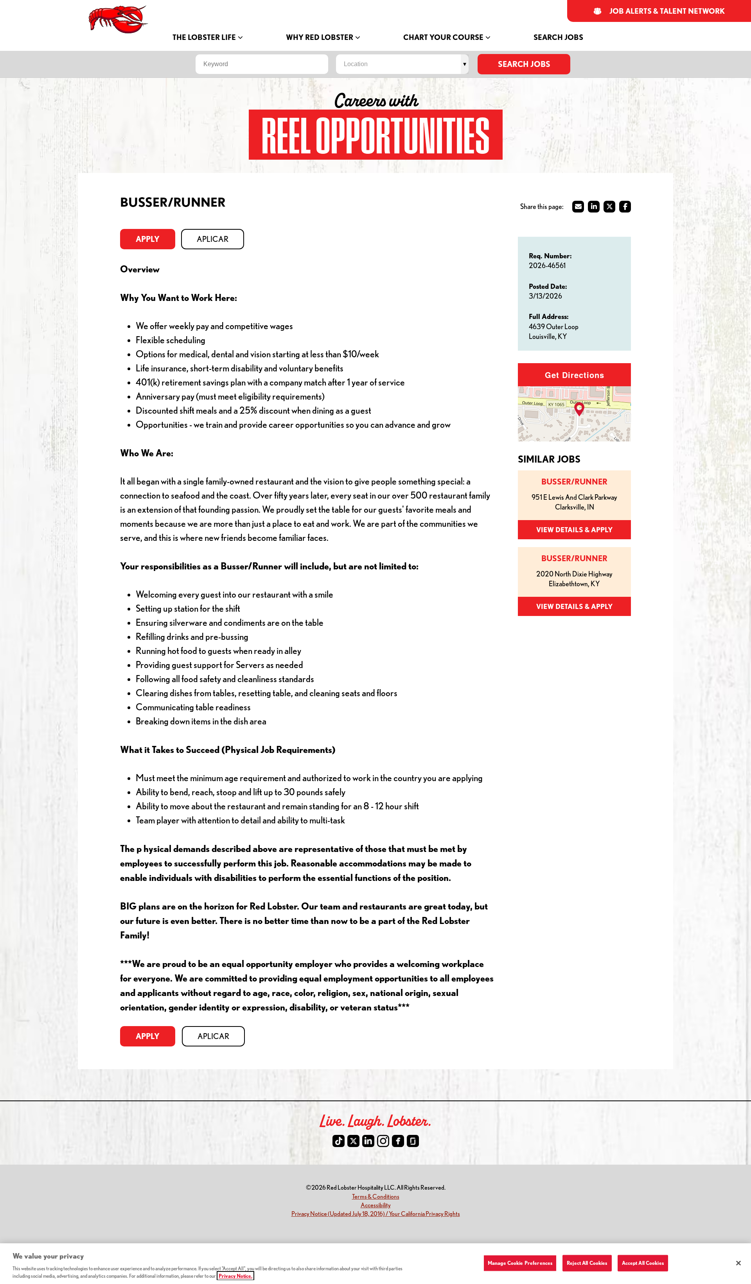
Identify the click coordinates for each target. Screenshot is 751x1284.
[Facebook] (398, 1141)
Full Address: (549, 316)
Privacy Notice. (235, 1276)
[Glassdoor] (413, 1141)
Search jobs (524, 63)
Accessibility (376, 1204)
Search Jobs (558, 37)
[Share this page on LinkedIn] (594, 206)
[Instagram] (383, 1141)
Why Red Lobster (319, 37)
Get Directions (574, 374)
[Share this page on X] (609, 206)
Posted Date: (548, 286)
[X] (353, 1141)
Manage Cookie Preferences (520, 1263)
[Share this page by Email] (578, 206)
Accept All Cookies (643, 1263)
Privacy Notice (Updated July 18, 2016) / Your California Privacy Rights (375, 1213)
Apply (148, 238)
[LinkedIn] (368, 1141)
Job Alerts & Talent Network (667, 11)
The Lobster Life (204, 37)
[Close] (738, 1263)
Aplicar (212, 238)
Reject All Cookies (587, 1263)
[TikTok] (338, 1141)
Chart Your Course (443, 37)
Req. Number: (550, 255)
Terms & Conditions (375, 1196)
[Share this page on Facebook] (625, 206)
